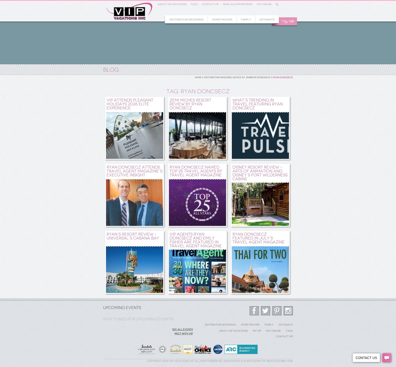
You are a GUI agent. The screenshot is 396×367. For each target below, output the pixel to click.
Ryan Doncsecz (283, 77)
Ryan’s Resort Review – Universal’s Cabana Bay (133, 236)
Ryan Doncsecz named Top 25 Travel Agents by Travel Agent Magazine (196, 171)
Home (198, 77)
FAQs (194, 4)
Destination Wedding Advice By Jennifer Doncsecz (237, 77)
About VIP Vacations (172, 4)
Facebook (254, 310)
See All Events (182, 329)
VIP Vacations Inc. (129, 11)
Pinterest (277, 310)
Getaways (267, 19)
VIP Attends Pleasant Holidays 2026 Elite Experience (130, 104)
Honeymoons (222, 19)
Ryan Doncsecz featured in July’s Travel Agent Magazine (258, 238)
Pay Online (264, 4)
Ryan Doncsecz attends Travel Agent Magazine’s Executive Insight (134, 171)
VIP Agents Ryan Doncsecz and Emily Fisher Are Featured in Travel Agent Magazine (196, 240)
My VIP (257, 330)
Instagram (288, 310)
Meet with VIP (183, 333)
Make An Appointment (238, 4)
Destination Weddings (186, 19)
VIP (287, 21)
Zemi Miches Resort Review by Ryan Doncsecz (190, 104)
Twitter (265, 310)
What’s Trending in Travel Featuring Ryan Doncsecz (257, 104)
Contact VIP (210, 4)
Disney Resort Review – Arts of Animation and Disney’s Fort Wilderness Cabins (260, 173)
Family (246, 19)
